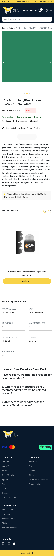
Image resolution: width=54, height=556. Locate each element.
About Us (33, 461)
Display (5, 493)
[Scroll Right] (50, 211)
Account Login (8, 518)
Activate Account (9, 527)
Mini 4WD (6, 466)
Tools (4, 488)
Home (4, 28)
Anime (4, 470)
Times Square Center (30, 128)
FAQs (4, 523)
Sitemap (32, 475)
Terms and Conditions (38, 479)
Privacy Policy (35, 484)
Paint (11, 28)
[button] (50, 62)
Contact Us (7, 514)
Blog (31, 466)
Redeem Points (8, 509)
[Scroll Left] (45, 211)
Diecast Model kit (9, 497)
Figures (5, 479)
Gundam (5, 461)
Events (32, 470)
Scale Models (8, 475)
